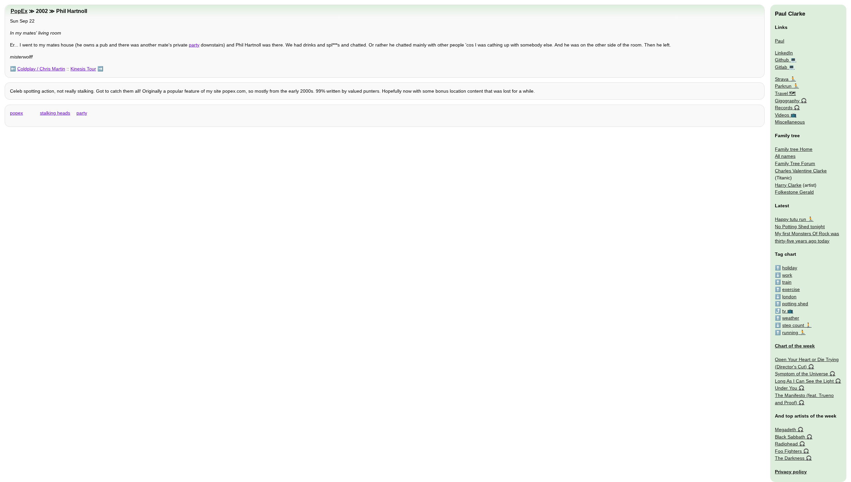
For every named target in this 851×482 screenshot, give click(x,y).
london (789, 296)
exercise (791, 289)
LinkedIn (784, 52)
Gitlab (781, 67)
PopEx (19, 11)
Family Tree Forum (795, 163)
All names (785, 156)
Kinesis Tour (83, 68)
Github (782, 59)
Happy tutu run (790, 219)
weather (790, 318)
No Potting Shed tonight (800, 226)
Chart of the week (795, 345)
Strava (782, 79)
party (194, 45)
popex (16, 113)
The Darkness (789, 458)
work (787, 275)
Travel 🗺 (785, 93)
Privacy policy (791, 471)
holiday (789, 267)
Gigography (787, 100)
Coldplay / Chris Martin (41, 68)
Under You (786, 388)
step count (793, 325)
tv (784, 311)
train (786, 282)
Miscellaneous (790, 122)
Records (783, 107)
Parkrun (783, 86)
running (790, 332)
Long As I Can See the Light (804, 381)
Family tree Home (793, 149)
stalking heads (55, 113)
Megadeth (785, 429)
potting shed (795, 303)
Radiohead (786, 443)
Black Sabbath (790, 436)
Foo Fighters (788, 451)
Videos (782, 115)
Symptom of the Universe (801, 373)
